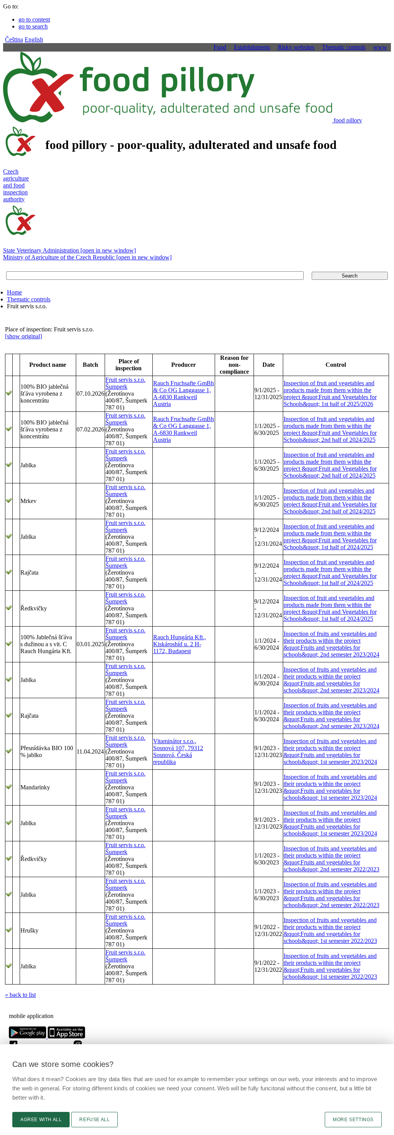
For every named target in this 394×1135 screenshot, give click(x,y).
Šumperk (116, 386)
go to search (33, 26)
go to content (34, 19)
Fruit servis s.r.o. (125, 379)
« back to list (20, 994)
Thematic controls (28, 299)
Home (14, 292)
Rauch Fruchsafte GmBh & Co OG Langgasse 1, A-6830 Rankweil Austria (183, 393)
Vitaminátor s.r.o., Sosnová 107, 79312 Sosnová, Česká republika (178, 751)
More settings (353, 1119)
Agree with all (41, 1119)
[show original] (23, 336)
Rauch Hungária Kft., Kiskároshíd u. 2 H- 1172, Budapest (179, 644)
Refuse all (94, 1119)
